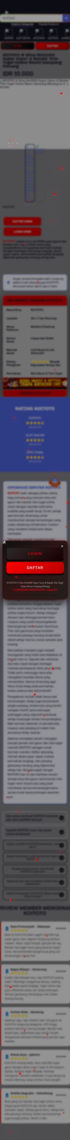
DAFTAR (35, 568)
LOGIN (35, 554)
